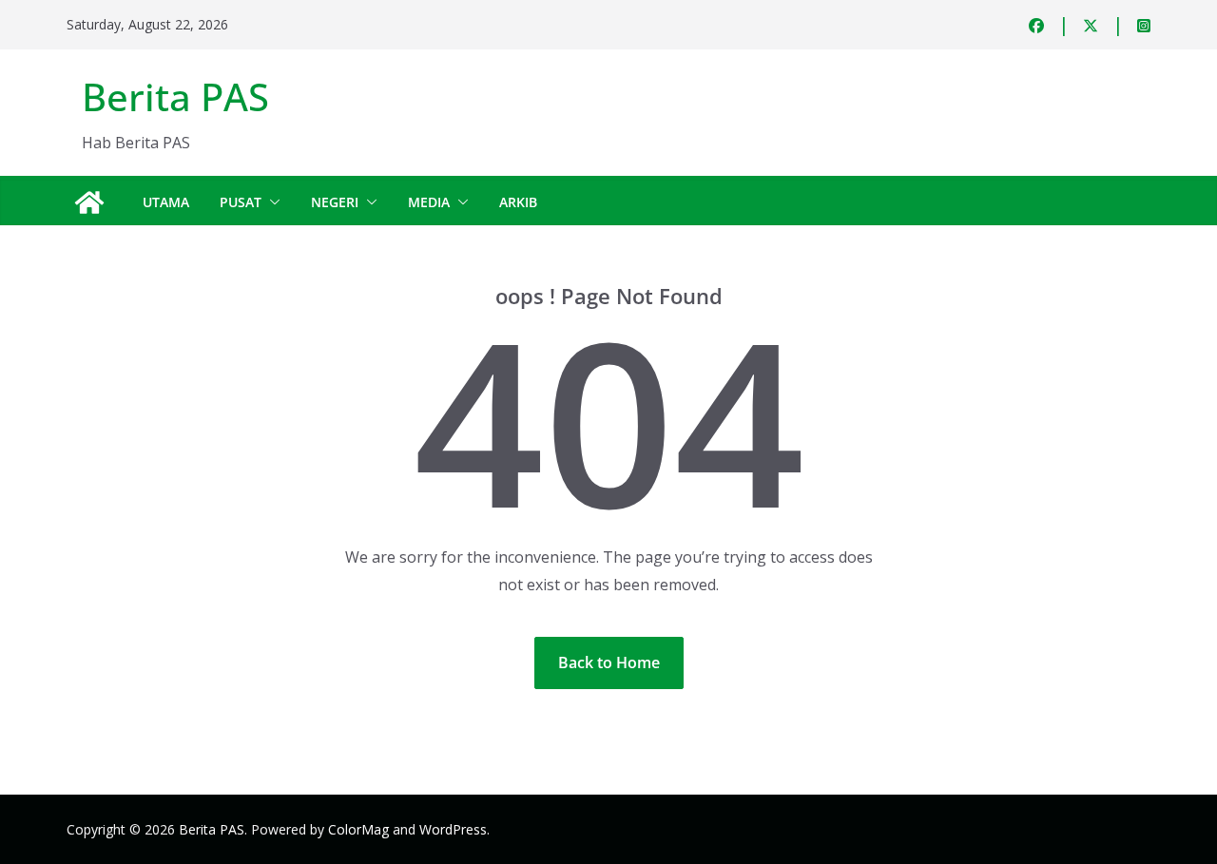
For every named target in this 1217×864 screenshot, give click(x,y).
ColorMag (358, 829)
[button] (270, 202)
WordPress (453, 829)
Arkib (518, 202)
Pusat (240, 202)
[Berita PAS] (89, 202)
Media (429, 202)
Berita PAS (175, 96)
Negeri (334, 202)
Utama (166, 202)
